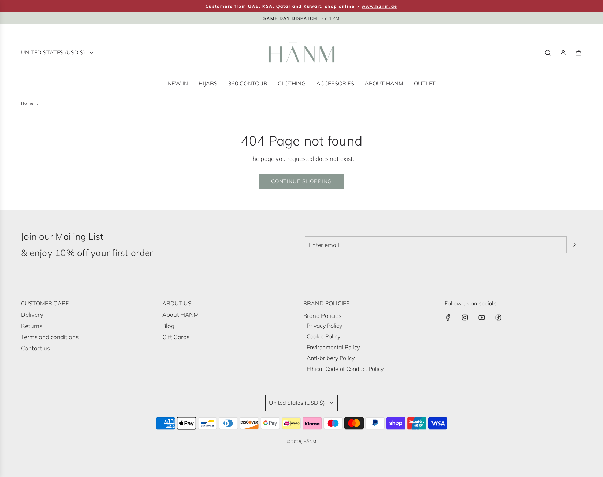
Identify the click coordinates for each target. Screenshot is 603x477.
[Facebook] (448, 317)
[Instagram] (464, 317)
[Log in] (563, 52)
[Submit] (574, 244)
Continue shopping (301, 181)
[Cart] (578, 52)
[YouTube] (481, 317)
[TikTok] (498, 317)
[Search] (548, 52)
